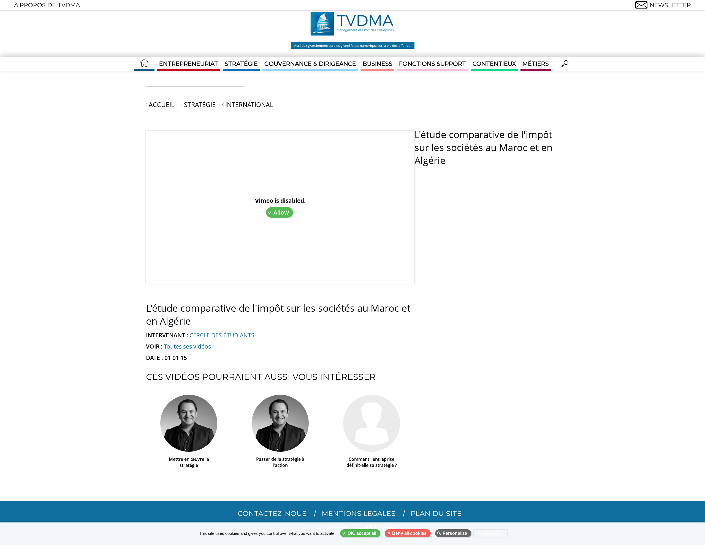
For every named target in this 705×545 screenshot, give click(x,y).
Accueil (161, 104)
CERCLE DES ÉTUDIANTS (221, 335)
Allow (281, 212)
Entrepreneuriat (188, 63)
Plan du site (436, 513)
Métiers (535, 63)
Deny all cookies (409, 533)
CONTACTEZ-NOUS (272, 513)
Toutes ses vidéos (187, 346)
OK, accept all (362, 533)
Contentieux (494, 63)
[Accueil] (352, 24)
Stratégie (241, 63)
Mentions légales (358, 513)
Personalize (455, 533)
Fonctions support (432, 63)
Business (377, 63)
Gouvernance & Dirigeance (310, 63)
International (249, 104)
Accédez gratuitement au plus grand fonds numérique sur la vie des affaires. (352, 45)
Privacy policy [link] (490, 533)
